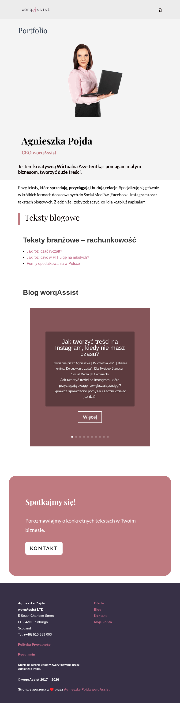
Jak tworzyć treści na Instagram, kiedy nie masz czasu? (90, 347)
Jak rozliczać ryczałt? (44, 251)
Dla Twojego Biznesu (108, 368)
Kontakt (100, 615)
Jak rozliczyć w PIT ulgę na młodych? (58, 257)
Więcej (90, 417)
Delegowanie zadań (79, 368)
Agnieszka (83, 363)
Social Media (80, 374)
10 (108, 437)
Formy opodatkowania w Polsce (53, 264)
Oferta (99, 603)
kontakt (44, 548)
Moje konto (103, 622)
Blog (97, 609)
